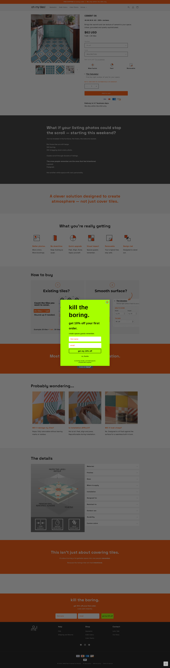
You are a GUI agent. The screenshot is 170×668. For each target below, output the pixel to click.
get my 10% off (85, 351)
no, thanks (85, 356)
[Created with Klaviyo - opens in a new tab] (85, 367)
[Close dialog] (107, 302)
